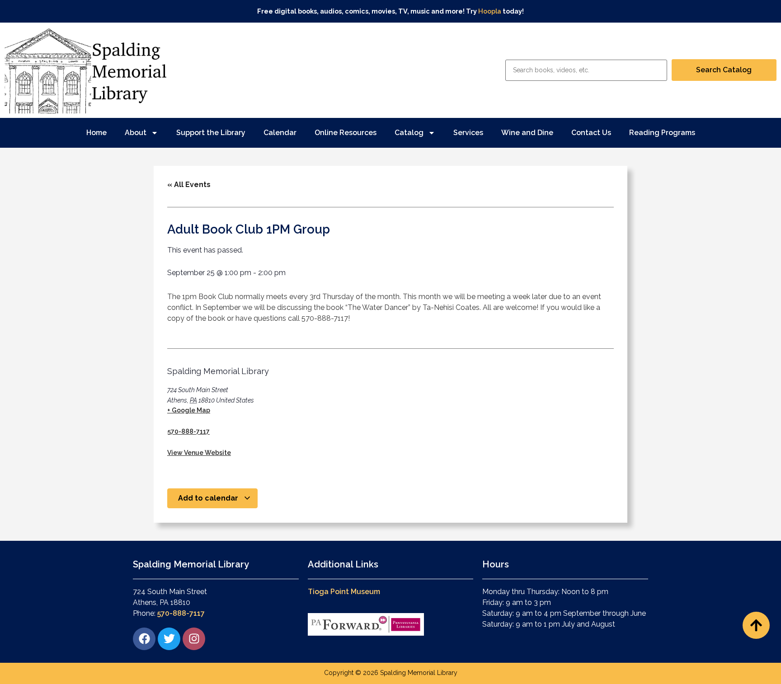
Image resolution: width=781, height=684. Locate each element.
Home (96, 132)
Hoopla (489, 11)
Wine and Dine (527, 132)
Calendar (279, 132)
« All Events (189, 184)
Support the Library (210, 132)
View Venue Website (199, 452)
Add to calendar (209, 498)
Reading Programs (662, 132)
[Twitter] (169, 639)
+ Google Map (188, 410)
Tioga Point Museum (344, 591)
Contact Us (591, 132)
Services (468, 132)
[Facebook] (144, 639)
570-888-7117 (188, 431)
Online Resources (345, 132)
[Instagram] (194, 639)
